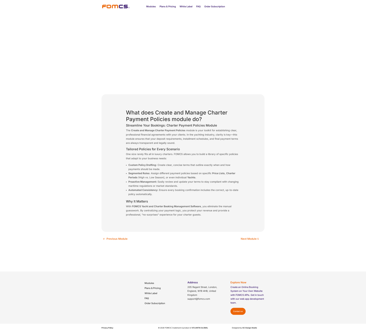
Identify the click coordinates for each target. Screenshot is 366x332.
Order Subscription (214, 6)
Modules (151, 6)
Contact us (238, 311)
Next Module (249, 238)
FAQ (198, 6)
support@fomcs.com (198, 298)
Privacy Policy (107, 328)
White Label (186, 6)
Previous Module (117, 238)
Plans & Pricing (168, 6)
